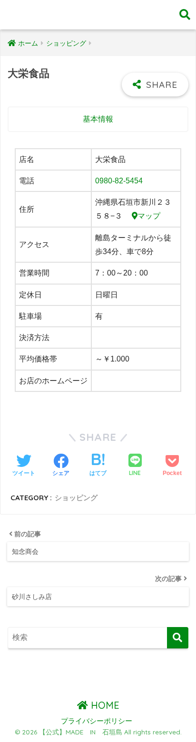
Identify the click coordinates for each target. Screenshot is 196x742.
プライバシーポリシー (96, 721)
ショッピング (76, 497)
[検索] (177, 637)
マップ (148, 216)
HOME (103, 705)
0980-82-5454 (119, 181)
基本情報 (98, 119)
